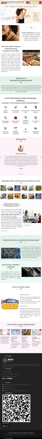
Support (24, 432)
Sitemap (10, 432)
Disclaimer (15, 432)
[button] (1, 157)
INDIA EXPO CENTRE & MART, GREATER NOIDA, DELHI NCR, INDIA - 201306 (17, 384)
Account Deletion (30, 432)
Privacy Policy (19, 432)
